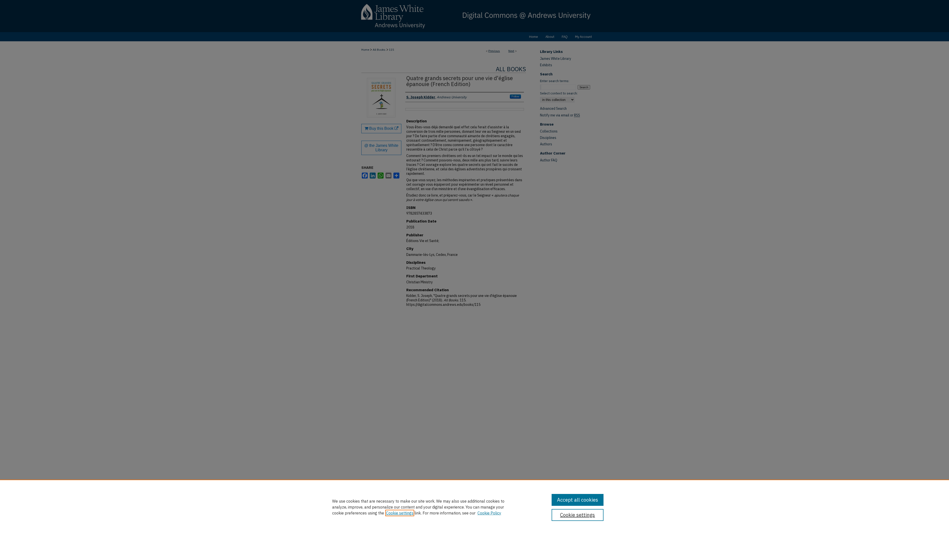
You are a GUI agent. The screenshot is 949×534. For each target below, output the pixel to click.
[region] (474, 507)
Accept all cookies (577, 499)
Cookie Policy (489, 513)
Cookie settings (399, 513)
